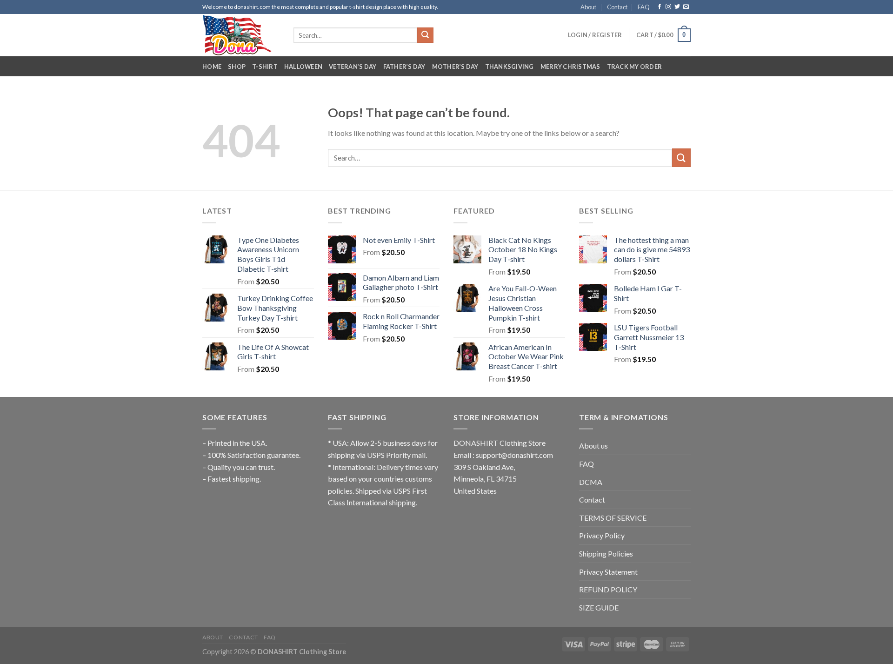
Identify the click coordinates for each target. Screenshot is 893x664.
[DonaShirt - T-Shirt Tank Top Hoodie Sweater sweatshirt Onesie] (241, 35)
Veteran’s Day (352, 66)
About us (593, 445)
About (588, 7)
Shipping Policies (606, 553)
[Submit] (425, 35)
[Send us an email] (686, 7)
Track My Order (634, 66)
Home (211, 66)
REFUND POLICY (608, 589)
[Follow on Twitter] (677, 7)
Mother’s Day (455, 66)
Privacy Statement (608, 571)
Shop (237, 66)
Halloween (303, 66)
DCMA (590, 481)
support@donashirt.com (514, 454)
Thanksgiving (509, 66)
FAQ (644, 7)
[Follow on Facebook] (659, 7)
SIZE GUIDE (599, 607)
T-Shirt (265, 66)
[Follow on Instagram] (668, 7)
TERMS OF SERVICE (612, 517)
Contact (617, 7)
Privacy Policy (602, 535)
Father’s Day (404, 66)
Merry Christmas (570, 66)
